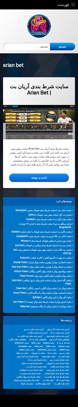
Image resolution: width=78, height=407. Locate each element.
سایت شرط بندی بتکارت (59, 367)
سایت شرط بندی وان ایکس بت (56, 377)
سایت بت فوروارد (38, 353)
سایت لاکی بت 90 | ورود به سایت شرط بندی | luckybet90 (44, 236)
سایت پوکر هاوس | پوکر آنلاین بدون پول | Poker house (46, 276)
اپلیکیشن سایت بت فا (37, 339)
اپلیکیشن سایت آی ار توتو (59, 339)
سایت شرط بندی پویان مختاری (28, 377)
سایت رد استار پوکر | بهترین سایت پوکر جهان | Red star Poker (42, 266)
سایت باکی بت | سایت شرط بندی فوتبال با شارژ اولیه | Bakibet (42, 231)
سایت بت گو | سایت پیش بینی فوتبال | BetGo (50, 214)
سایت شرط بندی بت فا (37, 360)
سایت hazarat (63, 346)
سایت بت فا (52, 353)
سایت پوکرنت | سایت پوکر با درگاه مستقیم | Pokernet (46, 306)
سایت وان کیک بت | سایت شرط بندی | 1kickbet (49, 219)
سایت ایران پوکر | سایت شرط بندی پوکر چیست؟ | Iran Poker (42, 302)
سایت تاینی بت (63, 356)
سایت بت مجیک (22, 353)
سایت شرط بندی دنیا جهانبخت (31, 370)
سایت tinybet (64, 350)
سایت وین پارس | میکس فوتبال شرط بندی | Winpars (46, 240)
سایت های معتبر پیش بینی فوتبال (26, 380)
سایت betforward (22, 343)
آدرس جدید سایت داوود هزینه (57, 336)
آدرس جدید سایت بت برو (34, 329)
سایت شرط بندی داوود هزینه (58, 370)
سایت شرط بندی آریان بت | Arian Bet (39, 89)
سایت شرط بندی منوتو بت (30, 373)
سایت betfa (36, 343)
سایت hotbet (51, 346)
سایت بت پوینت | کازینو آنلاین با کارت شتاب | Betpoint (46, 257)
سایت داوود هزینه (48, 356)
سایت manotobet (25, 346)
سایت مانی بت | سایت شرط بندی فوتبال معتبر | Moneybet (44, 210)
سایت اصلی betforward (46, 350)
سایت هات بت (48, 380)
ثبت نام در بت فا (63, 343)
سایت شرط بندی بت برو (59, 360)
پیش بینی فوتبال (26, 384)
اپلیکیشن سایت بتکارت (17, 339)
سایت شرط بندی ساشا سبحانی (57, 373)
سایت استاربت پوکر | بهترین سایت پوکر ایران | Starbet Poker (42, 262)
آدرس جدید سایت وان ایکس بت (29, 336)
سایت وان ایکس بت (61, 384)
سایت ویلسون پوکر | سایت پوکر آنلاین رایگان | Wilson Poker (43, 271)
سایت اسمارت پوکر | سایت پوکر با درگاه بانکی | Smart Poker (42, 292)
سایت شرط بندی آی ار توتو (27, 356)
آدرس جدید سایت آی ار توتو (58, 329)
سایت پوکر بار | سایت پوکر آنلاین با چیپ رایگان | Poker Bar (44, 288)
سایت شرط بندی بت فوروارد (58, 363)
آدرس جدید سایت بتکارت (37, 333)
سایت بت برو (64, 353)
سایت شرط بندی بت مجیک (32, 363)
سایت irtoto (38, 346)
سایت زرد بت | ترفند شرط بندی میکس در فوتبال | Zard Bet (43, 245)
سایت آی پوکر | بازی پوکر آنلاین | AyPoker (52, 297)
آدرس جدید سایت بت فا (60, 333)
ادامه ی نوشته (28, 177)
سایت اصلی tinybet (26, 350)
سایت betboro (48, 343)
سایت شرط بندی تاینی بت (36, 367)
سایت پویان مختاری (43, 384)
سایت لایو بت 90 (63, 380)
